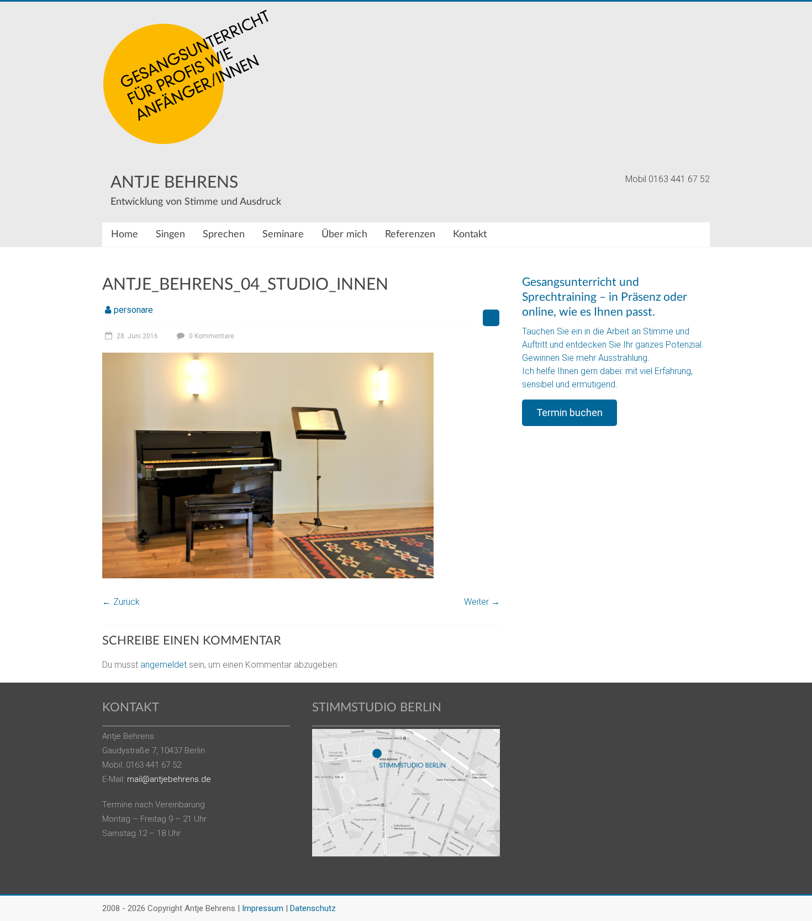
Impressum (262, 908)
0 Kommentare (210, 336)
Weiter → (482, 602)
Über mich (344, 234)
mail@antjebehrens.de (169, 779)
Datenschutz (313, 908)
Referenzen (410, 234)
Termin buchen (569, 412)
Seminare (283, 234)
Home (124, 234)
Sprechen (224, 234)
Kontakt (470, 234)
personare (133, 310)
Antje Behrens (174, 182)
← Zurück (121, 602)
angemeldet (163, 664)
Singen (170, 234)
